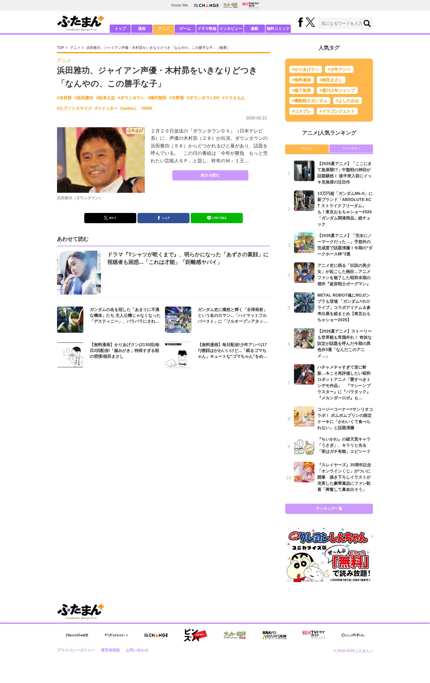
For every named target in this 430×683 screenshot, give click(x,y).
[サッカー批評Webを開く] (230, 5)
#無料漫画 (301, 80)
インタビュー (230, 28)
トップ (120, 28)
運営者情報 (110, 650)
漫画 (142, 28)
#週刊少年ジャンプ (337, 90)
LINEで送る (219, 217)
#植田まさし (331, 80)
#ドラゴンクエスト (337, 111)
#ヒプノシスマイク (74, 108)
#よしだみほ (347, 100)
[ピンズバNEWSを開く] (195, 635)
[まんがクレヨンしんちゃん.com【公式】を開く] (77, 635)
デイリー (307, 148)
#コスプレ (301, 111)
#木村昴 (64, 97)
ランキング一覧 (329, 508)
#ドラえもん (233, 97)
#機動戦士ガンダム (309, 100)
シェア (166, 217)
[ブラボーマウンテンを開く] (274, 635)
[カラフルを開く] (353, 635)
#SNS (147, 108)
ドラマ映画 (206, 28)
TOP (60, 48)
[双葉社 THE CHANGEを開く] (206, 5)
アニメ (163, 28)
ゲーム (185, 28)
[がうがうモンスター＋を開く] (116, 635)
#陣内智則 (157, 97)
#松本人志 (105, 97)
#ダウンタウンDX (203, 97)
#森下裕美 (301, 90)
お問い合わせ (137, 650)
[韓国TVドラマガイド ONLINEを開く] (250, 5)
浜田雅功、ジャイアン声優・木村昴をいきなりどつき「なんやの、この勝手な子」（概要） (158, 48)
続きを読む (210, 175)
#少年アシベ (339, 69)
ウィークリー (351, 148)
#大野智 (176, 97)
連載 (254, 28)
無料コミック (278, 28)
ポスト (113, 217)
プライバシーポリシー (76, 650)
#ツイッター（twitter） (117, 108)
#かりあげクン (305, 69)
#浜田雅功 (84, 97)
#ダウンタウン (131, 97)
